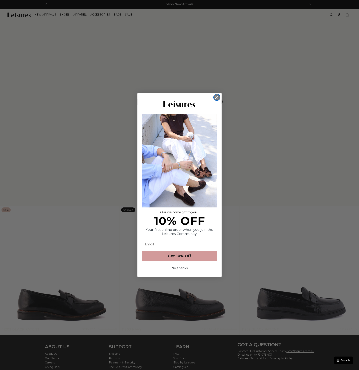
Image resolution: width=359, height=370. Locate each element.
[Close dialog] (217, 97)
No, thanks (180, 268)
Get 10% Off (179, 256)
